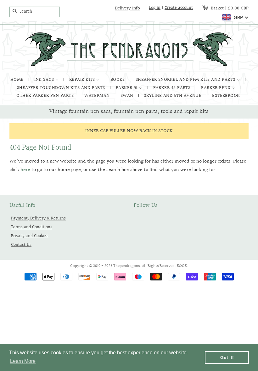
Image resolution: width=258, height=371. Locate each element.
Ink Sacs (44, 79)
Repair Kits (82, 79)
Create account (179, 7)
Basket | (230, 8)
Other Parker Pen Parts (45, 95)
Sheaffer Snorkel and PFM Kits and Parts (186, 79)
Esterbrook (226, 95)
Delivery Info (127, 8)
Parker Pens (216, 87)
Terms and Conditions (31, 227)
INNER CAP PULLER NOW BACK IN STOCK (129, 131)
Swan (128, 95)
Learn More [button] (23, 361)
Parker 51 (127, 87)
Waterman (97, 95)
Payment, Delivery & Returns (38, 218)
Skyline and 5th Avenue (173, 95)
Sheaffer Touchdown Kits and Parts (61, 87)
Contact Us (21, 244)
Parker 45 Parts (172, 87)
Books (118, 79)
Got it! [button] (227, 357)
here (25, 170)
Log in (154, 7)
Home (17, 79)
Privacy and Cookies (29, 236)
